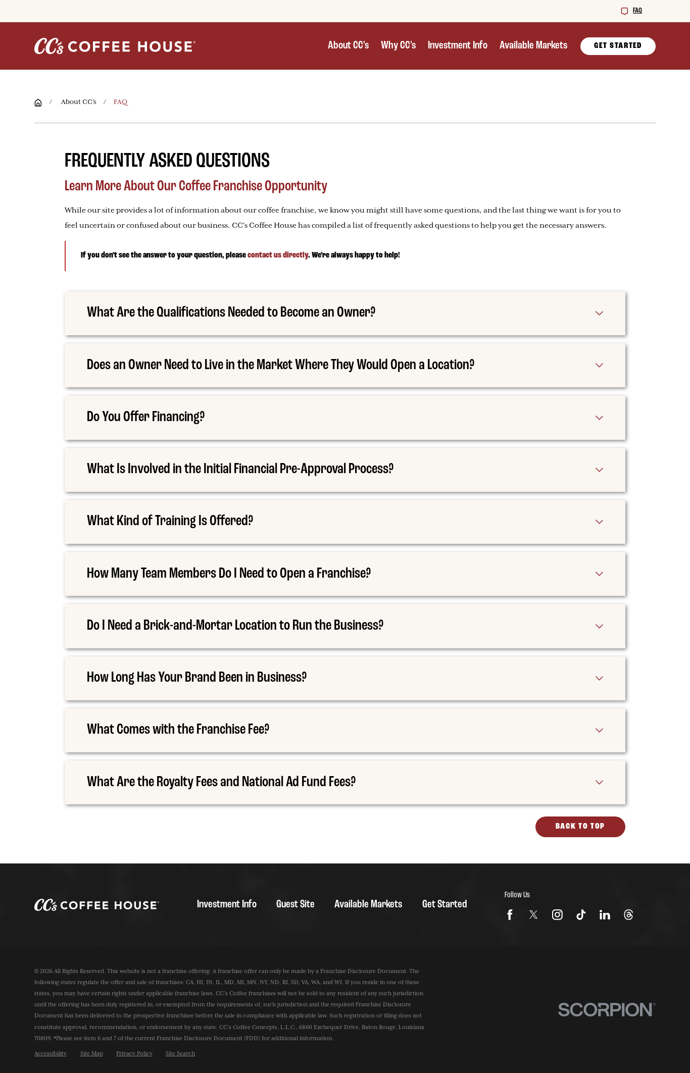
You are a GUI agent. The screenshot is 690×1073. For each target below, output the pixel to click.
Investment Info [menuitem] (457, 46)
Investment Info (227, 904)
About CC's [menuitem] (348, 46)
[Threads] (628, 914)
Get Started (618, 46)
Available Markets (368, 904)
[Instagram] (557, 914)
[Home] (114, 46)
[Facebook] (510, 914)
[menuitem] (50, 1053)
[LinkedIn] (605, 914)
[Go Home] (38, 103)
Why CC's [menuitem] (398, 46)
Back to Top (580, 827)
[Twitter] (533, 914)
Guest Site (295, 904)
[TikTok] (581, 914)
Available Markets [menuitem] (533, 46)
